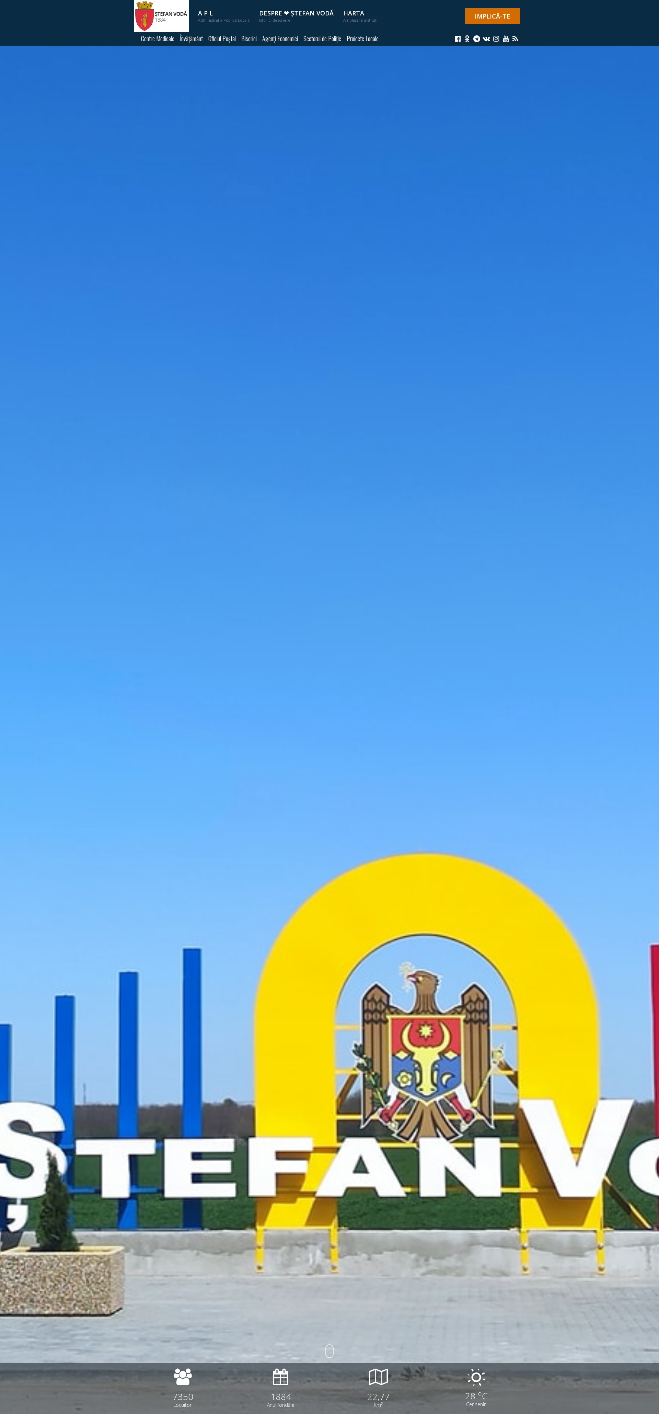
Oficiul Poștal (222, 38)
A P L (224, 16)
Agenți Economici (280, 38)
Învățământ (191, 38)
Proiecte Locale (363, 38)
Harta (361, 16)
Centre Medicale (157, 38)
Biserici (249, 38)
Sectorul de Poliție (322, 38)
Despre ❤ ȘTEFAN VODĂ (296, 16)
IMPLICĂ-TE (492, 16)
